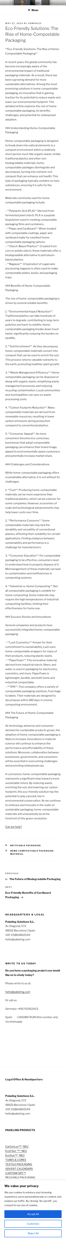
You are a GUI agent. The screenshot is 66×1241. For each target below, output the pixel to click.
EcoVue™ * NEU (15, 1155)
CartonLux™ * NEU (17, 1146)
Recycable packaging (25, 845)
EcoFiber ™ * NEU (16, 1151)
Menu (35, 10)
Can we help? (13, 826)
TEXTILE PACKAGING (18, 1164)
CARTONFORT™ (15, 1173)
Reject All (33, 1233)
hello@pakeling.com (17, 992)
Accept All (33, 1214)
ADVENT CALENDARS (19, 1168)
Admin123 (35, 23)
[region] (33, 1210)
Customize (33, 1223)
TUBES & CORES (15, 1159)
